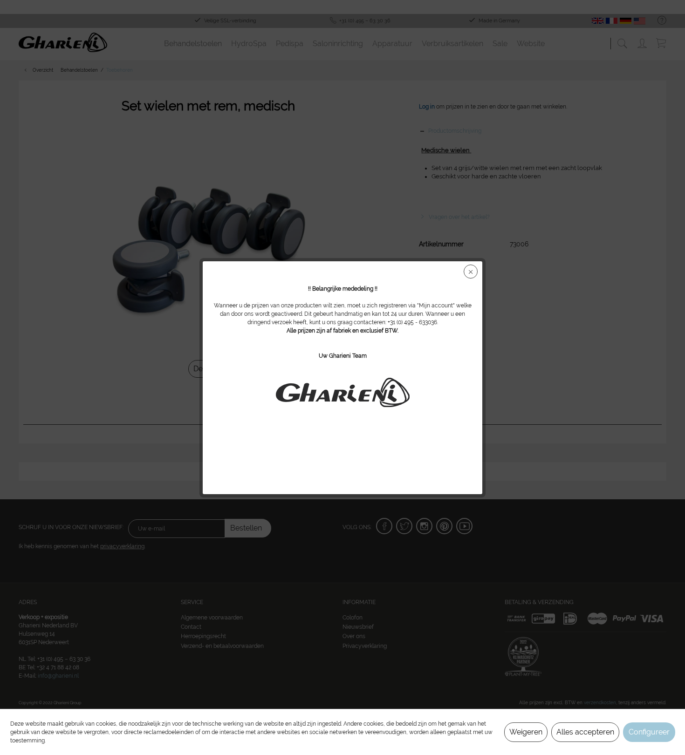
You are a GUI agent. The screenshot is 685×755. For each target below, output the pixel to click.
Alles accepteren (585, 732)
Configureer (649, 732)
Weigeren (525, 732)
